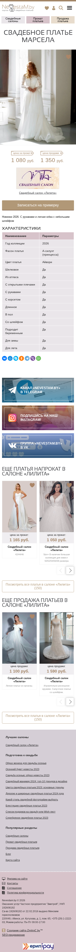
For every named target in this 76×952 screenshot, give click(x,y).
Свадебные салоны (13, 20)
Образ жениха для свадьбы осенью (26, 763)
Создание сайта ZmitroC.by (23, 930)
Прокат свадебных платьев (21, 842)
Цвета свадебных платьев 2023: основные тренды (35, 787)
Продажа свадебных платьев (22, 848)
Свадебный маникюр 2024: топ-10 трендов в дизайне (36, 781)
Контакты (12, 883)
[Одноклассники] (21, 358)
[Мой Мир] (10, 358)
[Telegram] (27, 358)
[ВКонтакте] (4, 358)
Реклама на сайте (17, 878)
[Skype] (15, 358)
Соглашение (14, 888)
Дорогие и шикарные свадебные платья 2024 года (35, 793)
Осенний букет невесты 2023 (22, 769)
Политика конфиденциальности (25, 892)
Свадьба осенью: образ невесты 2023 (27, 775)
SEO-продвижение (13, 934)
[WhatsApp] (38, 358)
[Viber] (32, 358)
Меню (69, 8)
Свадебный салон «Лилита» (22, 745)
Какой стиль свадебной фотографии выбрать (32, 799)
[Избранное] (46, 8)
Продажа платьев (63, 20)
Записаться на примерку (38, 205)
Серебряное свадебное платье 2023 (27, 817)
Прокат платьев (38, 20)
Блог (8, 854)
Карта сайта (13, 860)
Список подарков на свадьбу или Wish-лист (31, 811)
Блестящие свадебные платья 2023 (26, 805)
